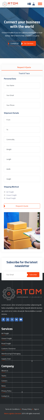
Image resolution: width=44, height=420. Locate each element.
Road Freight (11, 198)
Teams (3, 375)
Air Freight (10, 192)
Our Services (28, 43)
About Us (4, 370)
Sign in (36, 409)
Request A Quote (24, 67)
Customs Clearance (8, 348)
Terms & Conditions (12, 409)
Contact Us (14, 43)
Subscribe (33, 274)
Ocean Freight (11, 195)
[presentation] (6, 31)
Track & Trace (24, 73)
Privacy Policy (6, 390)
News (3, 385)
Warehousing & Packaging (10, 353)
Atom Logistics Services (12, 413)
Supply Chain (6, 358)
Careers (4, 380)
